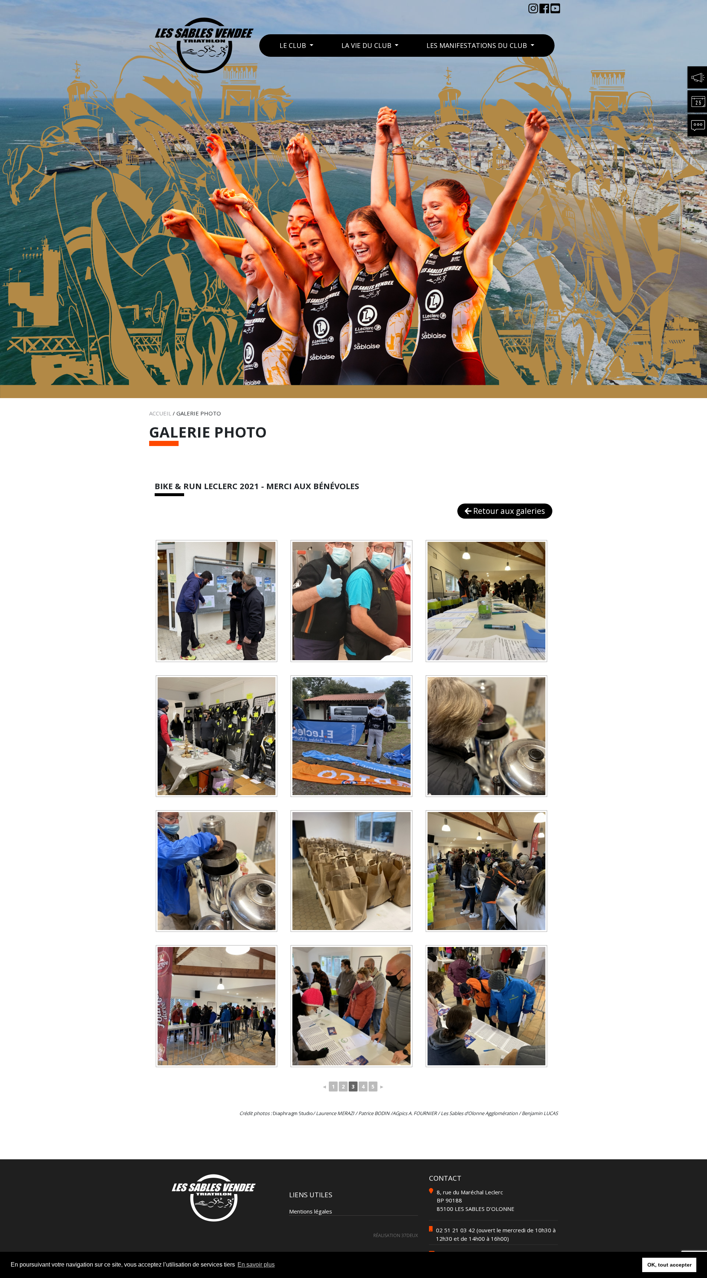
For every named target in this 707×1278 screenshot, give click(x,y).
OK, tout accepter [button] (669, 1265)
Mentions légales (310, 1211)
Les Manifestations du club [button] (477, 45)
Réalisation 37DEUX (395, 1235)
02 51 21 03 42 (455, 1230)
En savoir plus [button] (256, 1264)
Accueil (160, 413)
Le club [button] (293, 45)
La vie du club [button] (367, 45)
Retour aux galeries (508, 511)
